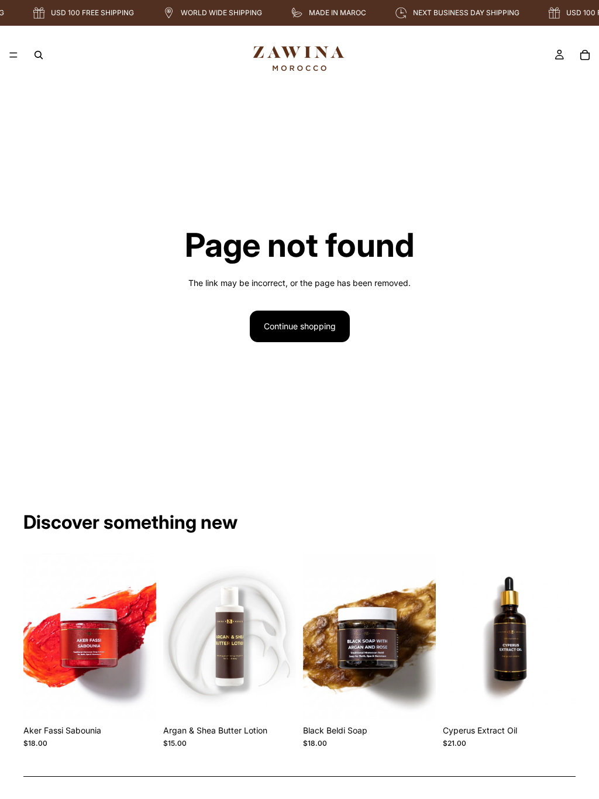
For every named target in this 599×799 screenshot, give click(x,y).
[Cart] (585, 55)
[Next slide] (143, 636)
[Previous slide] (36, 636)
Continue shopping (300, 326)
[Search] (38, 55)
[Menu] (13, 55)
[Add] (138, 701)
